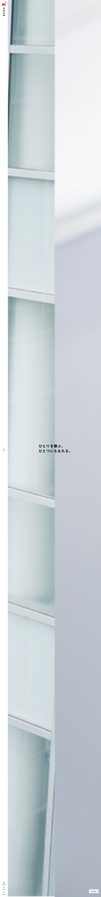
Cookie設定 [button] (93, 891)
